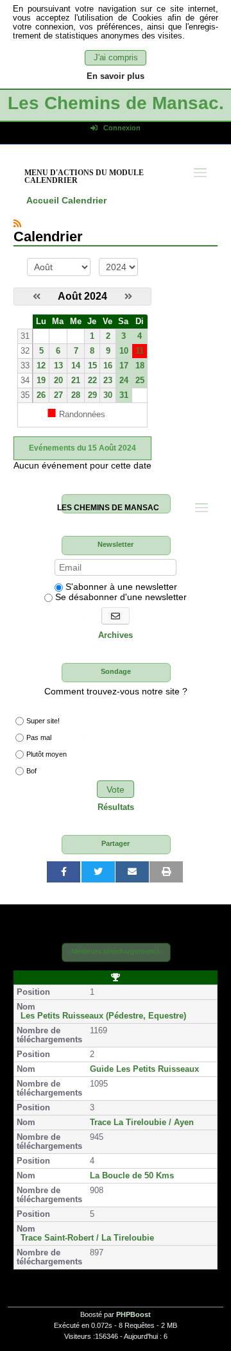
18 (139, 365)
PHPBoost (133, 1314)
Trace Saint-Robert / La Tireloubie (87, 1238)
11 (139, 351)
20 (58, 380)
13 (58, 365)
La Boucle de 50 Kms (132, 1175)
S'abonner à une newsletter (120, 586)
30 (107, 395)
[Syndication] (17, 223)
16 (107, 365)
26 (41, 395)
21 (75, 380)
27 (58, 395)
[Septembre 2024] (128, 296)
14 (75, 365)
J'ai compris (116, 57)
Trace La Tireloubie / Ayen (142, 1122)
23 (107, 380)
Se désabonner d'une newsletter (120, 597)
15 (92, 365)
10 (123, 351)
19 (41, 380)
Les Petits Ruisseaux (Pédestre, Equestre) (103, 1015)
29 (92, 395)
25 (139, 380)
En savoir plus (115, 76)
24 (123, 380)
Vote (115, 789)
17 (123, 365)
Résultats (116, 807)
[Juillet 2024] (36, 296)
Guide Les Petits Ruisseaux (144, 1069)
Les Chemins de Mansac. (116, 103)
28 (75, 395)
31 (123, 395)
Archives (115, 635)
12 (41, 365)
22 (92, 380)
